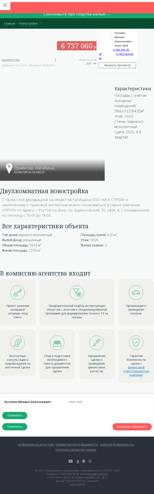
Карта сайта (77, 484)
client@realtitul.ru (97, 474)
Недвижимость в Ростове (36, 444)
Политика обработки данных (76, 450)
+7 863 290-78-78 (14, 415)
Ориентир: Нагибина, (35, 168)
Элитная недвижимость (117, 444)
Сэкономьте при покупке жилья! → (77, 14)
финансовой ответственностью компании (136, 371)
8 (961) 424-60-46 (14, 426)
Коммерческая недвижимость (77, 444)
